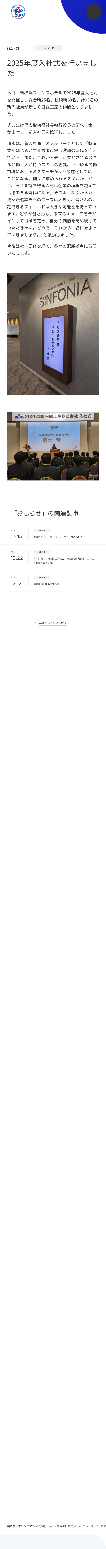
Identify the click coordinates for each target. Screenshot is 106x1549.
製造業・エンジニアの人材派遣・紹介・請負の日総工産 (41, 1526)
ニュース (88, 1526)
